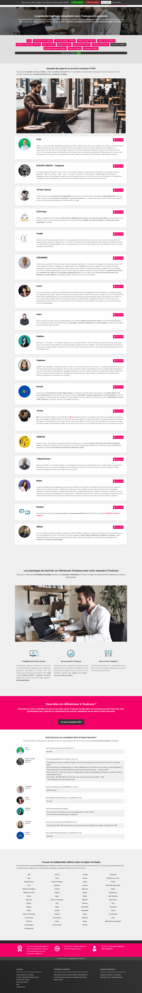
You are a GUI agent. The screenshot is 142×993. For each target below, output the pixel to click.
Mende (85, 892)
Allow (78, 53)
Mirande (85, 899)
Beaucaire (29, 899)
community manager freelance (65, 41)
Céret (57, 878)
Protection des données (23, 979)
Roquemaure (113, 892)
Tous (29, 41)
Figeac (57, 896)
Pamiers (85, 925)
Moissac (85, 903)
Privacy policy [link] (116, 2)
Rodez (113, 889)
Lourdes (85, 885)
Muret (85, 914)
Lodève (85, 882)
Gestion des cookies (22, 982)
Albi (29, 874)
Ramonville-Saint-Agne (113, 885)
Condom (57, 889)
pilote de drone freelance (82, 44)
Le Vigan (85, 874)
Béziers (29, 903)
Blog (17, 984)
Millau (85, 896)
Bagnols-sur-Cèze (29, 892)
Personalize (106, 2)
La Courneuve (57, 917)
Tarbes (113, 910)
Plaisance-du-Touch (113, 878)
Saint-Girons (113, 899)
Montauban (85, 907)
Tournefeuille (113, 914)
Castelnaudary (29, 925)
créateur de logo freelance (86, 41)
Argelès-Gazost (29, 882)
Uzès (113, 917)
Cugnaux (57, 892)
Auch (29, 885)
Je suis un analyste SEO (71, 722)
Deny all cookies (93, 2)
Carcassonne (29, 917)
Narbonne (85, 917)
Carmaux (29, 921)
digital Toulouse (58, 979)
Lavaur (57, 921)
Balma (29, 896)
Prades (113, 882)
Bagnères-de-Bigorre (29, 889)
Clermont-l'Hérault (57, 882)
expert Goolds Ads (49, 44)
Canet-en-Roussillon (29, 914)
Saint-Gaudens (113, 896)
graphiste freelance (64, 44)
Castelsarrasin (29, 928)
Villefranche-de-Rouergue (113, 921)
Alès (29, 878)
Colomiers (57, 885)
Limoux (85, 878)
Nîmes (85, 921)
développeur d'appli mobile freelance (28, 44)
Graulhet (57, 914)
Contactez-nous (20, 987)
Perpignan (113, 874)
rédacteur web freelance (100, 44)
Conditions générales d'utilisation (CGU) (27, 977)
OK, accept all (78, 2)
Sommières (113, 907)
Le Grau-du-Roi (57, 925)
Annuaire (18, 975)
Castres (57, 874)
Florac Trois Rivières (57, 899)
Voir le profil (119, 140)
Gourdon (57, 910)
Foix (57, 903)
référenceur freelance (118, 44)
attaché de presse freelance (43, 41)
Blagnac (28, 907)
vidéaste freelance (75, 48)
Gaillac (57, 907)
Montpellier (85, 910)
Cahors (29, 910)
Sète (113, 903)
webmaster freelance (90, 48)
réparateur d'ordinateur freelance (55, 48)
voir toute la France (22, 680)
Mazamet (85, 889)
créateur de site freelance (106, 41)
